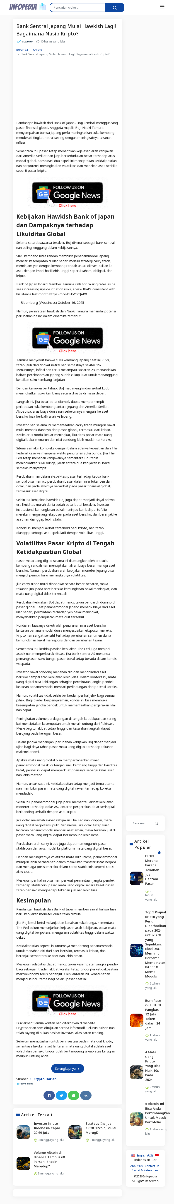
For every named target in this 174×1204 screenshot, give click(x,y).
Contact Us (152, 1166)
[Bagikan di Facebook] (49, 1095)
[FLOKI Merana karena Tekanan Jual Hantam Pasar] (136, 878)
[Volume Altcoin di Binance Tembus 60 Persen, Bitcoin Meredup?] (23, 1163)
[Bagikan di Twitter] (61, 1095)
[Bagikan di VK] (86, 1095)
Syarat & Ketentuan (145, 1170)
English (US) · (145, 1155)
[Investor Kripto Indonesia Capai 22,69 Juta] (23, 1132)
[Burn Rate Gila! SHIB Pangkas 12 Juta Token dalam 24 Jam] (136, 1020)
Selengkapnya (66, 1068)
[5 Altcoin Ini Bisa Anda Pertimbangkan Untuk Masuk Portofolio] (136, 1119)
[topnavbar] (162, 6)
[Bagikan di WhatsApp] (73, 1095)
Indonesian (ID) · (145, 1160)
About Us (136, 1166)
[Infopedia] (27, 6)
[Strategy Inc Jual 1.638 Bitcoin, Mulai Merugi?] (75, 1132)
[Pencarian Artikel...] (114, 7)
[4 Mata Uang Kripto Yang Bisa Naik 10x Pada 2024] (136, 1072)
